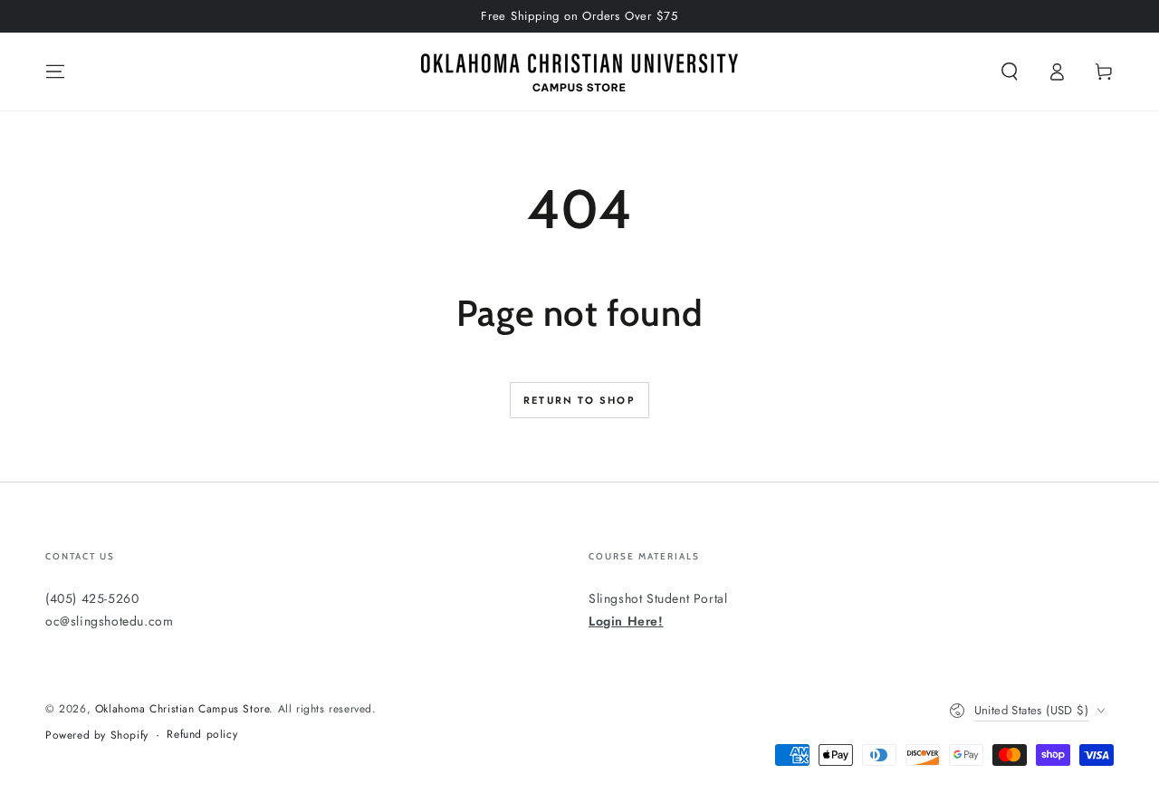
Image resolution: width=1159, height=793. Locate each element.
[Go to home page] (579, 71)
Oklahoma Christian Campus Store (182, 709)
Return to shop (579, 400)
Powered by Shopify (96, 735)
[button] (1009, 71)
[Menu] (55, 71)
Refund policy (202, 734)
